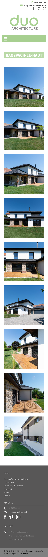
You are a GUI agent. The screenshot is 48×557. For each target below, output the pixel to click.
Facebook (33, 8)
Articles (6, 492)
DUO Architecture (18, 551)
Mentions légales (11, 553)
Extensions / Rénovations (13, 486)
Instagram (44, 8)
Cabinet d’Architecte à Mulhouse (16, 479)
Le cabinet (8, 489)
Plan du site (23, 553)
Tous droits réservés (34, 551)
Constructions (9, 482)
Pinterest (39, 8)
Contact (7, 495)
